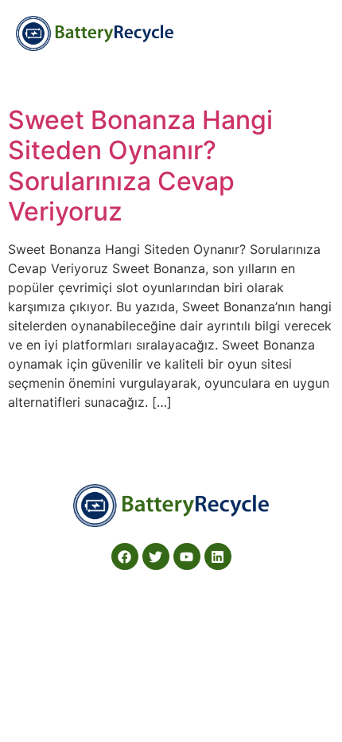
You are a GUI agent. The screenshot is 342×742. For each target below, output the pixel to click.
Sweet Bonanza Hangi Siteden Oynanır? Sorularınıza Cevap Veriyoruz (140, 165)
